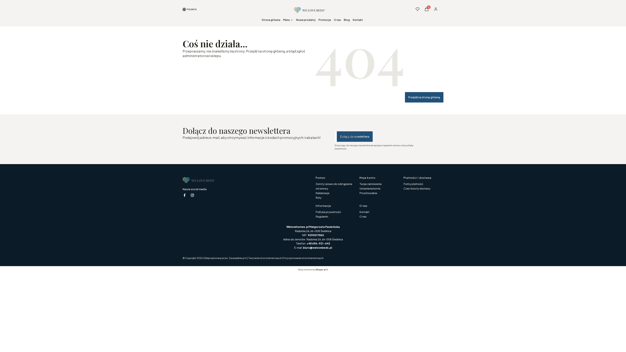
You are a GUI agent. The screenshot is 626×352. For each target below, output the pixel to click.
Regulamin (322, 216)
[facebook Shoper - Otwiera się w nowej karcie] (184, 195)
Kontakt (364, 212)
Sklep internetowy (312, 269)
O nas (362, 216)
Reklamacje (322, 193)
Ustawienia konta (369, 188)
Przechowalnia (368, 193)
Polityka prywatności (328, 212)
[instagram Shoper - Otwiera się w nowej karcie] (192, 195)
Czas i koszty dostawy (416, 188)
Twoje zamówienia (370, 184)
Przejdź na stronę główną (424, 97)
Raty (318, 197)
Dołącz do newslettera (354, 136)
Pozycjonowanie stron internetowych (303, 258)
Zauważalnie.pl (237, 258)
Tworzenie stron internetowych (265, 258)
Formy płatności (413, 184)
